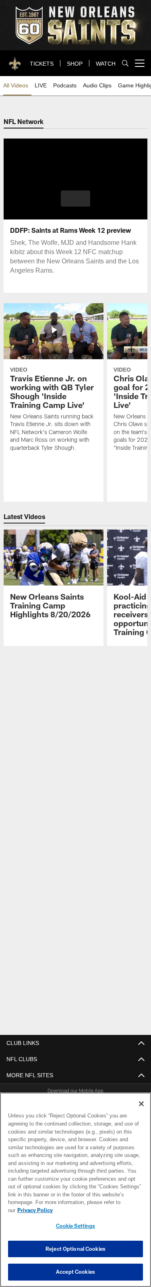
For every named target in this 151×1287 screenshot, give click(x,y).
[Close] (141, 1112)
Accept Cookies (75, 1271)
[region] (75, 1194)
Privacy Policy (97, 1210)
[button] (75, 198)
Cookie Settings (75, 1226)
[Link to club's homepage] (15, 60)
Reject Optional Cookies (75, 1249)
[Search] (125, 63)
